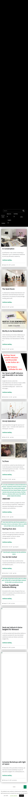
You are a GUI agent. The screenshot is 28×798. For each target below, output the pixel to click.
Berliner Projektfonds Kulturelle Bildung (10, 586)
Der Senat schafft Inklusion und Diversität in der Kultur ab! (12, 375)
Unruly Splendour (9, 421)
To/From (5, 461)
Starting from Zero (9, 529)
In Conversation (8, 249)
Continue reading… (7, 260)
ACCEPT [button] (21, 795)
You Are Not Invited (9, 557)
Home (3, 217)
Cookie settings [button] (13, 795)
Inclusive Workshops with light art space (14, 763)
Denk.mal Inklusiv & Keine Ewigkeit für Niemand (12, 628)
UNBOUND (6, 499)
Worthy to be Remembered (12, 331)
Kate (14, 265)
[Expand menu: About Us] (7, 216)
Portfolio (16, 214)
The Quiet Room (8, 289)
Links (21, 217)
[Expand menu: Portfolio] (14, 216)
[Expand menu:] (8, 223)
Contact (3, 223)
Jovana (15, 780)
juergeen (16, 547)
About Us (9, 214)
